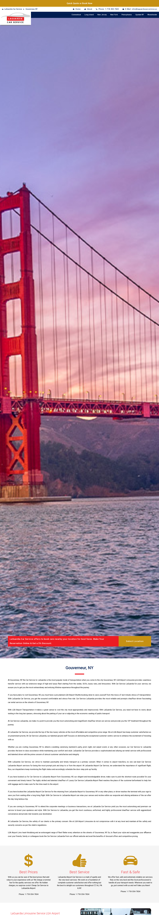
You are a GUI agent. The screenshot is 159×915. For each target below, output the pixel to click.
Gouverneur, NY (31, 9)
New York (114, 15)
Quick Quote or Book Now (79, 3)
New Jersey (102, 15)
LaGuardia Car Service (13, 9)
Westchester (152, 15)
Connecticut (76, 15)
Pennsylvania (127, 15)
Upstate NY (139, 15)
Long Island (89, 15)
